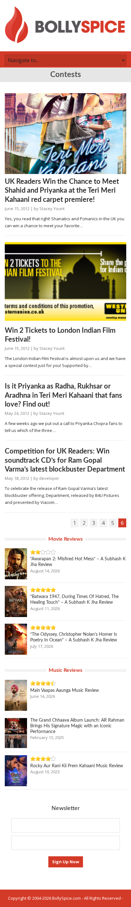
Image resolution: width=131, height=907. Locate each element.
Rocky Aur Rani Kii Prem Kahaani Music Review (76, 766)
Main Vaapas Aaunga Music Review (64, 690)
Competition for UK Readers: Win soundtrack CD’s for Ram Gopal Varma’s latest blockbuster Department (65, 460)
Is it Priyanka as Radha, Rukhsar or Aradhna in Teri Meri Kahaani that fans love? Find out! (63, 395)
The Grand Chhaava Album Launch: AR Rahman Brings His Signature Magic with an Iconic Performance (77, 726)
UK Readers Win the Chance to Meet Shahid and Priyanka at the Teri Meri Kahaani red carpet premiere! (62, 190)
